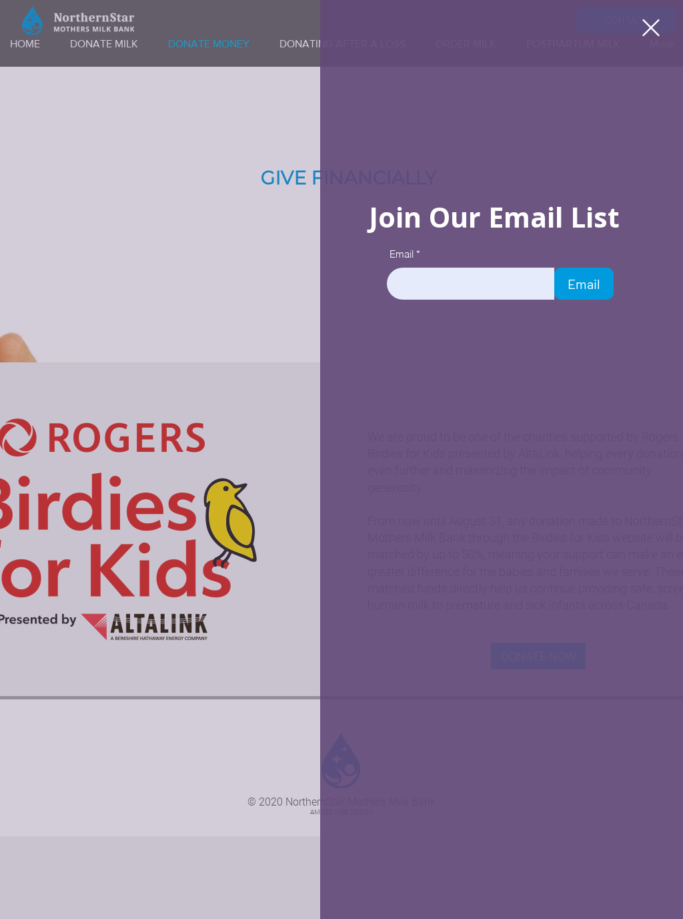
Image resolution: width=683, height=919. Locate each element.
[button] (651, 27)
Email (402, 254)
